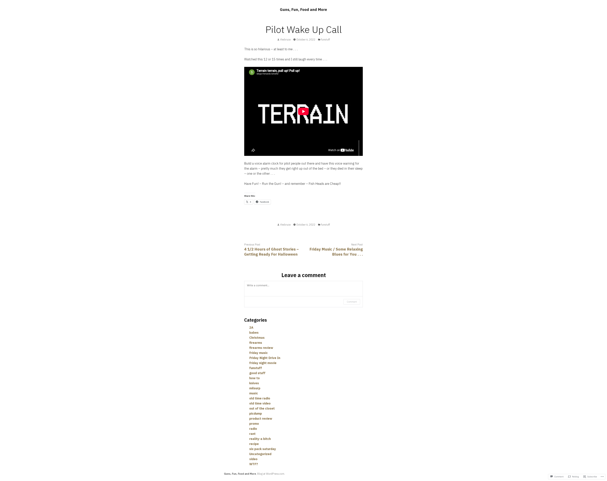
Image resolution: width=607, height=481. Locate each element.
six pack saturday (262, 449)
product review (260, 418)
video (253, 459)
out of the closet (262, 408)
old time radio (259, 398)
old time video (260, 403)
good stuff (257, 373)
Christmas (257, 337)
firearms (255, 342)
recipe (254, 444)
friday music (258, 353)
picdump (255, 413)
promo (254, 423)
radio (253, 428)
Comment (352, 301)
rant (252, 434)
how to (254, 378)
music (253, 393)
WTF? (253, 464)
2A (251, 327)
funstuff (325, 39)
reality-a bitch (260, 439)
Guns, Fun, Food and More (303, 9)
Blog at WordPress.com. (271, 473)
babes (254, 332)
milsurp (254, 388)
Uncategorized (260, 454)
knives (254, 383)
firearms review (261, 348)
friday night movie (262, 363)
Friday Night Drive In (264, 358)
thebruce (285, 39)
